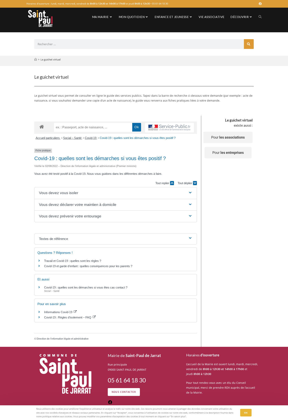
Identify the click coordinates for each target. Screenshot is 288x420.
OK (246, 412)
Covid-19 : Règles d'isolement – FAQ (68, 317)
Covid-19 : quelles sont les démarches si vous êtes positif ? (138, 138)
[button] (115, 193)
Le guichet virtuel (51, 59)
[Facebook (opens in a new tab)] (260, 4)
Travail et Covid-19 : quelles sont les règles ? (72, 260)
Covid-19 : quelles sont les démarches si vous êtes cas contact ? (85, 287)
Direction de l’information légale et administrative (63, 338)
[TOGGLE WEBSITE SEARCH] (260, 17)
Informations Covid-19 (58, 312)
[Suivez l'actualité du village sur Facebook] (110, 403)
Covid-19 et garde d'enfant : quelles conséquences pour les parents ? (88, 266)
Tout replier (162, 183)
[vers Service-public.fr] (169, 127)
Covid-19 (91, 138)
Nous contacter (124, 392)
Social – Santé (72, 138)
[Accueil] (35, 59)
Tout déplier (185, 183)
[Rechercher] (249, 44)
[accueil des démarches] (41, 126)
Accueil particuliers (48, 138)
